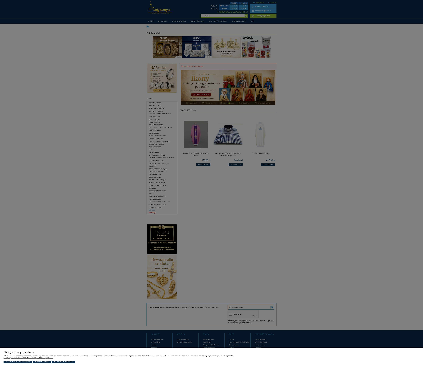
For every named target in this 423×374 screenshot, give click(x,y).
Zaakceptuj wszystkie (63, 362)
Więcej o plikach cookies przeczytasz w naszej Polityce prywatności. (28, 358)
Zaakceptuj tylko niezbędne (18, 362)
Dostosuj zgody (42, 362)
